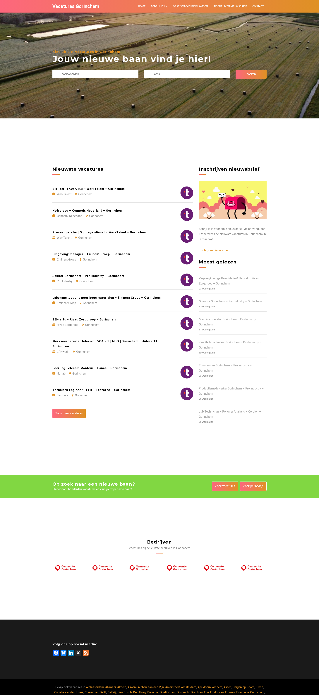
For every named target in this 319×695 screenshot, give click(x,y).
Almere (132, 687)
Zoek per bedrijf (253, 486)
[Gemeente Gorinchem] (66, 569)
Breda (259, 687)
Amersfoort (172, 687)
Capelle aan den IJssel (68, 692)
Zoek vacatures (225, 486)
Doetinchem (168, 692)
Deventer (153, 692)
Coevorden (92, 692)
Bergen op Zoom (243, 687)
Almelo (121, 687)
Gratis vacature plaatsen (190, 6)
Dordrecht (183, 692)
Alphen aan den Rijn (151, 687)
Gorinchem (257, 692)
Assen (227, 687)
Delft (103, 692)
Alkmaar (110, 687)
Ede (206, 692)
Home (141, 6)
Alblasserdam (95, 687)
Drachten (197, 692)
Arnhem (217, 687)
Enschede (242, 692)
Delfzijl (111, 692)
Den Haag (139, 692)
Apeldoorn (204, 687)
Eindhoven (217, 692)
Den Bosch (125, 692)
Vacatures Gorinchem (75, 6)
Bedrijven (158, 6)
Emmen (230, 692)
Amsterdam (188, 687)
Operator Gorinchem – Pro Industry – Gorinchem (230, 301)
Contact (258, 6)
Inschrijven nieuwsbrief (230, 6)
